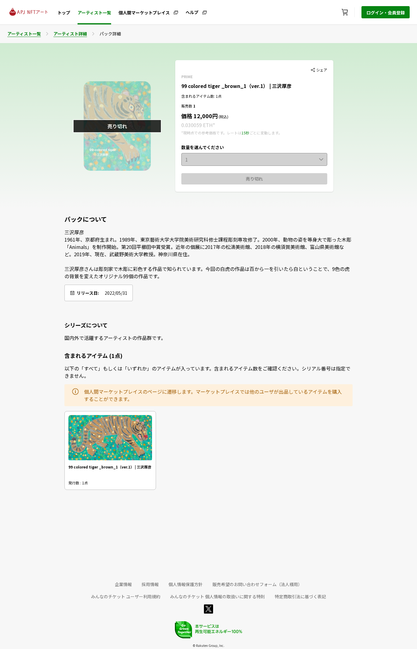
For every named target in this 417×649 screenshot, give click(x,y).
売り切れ (254, 179)
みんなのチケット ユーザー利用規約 (125, 596)
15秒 (245, 132)
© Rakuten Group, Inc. (208, 645)
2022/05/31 (116, 293)
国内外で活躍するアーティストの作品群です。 (115, 337)
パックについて (85, 219)
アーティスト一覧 (94, 12)
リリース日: (88, 293)
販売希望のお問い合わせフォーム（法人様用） (257, 584)
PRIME (187, 76)
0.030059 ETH (197, 124)
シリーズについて (86, 325)
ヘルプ (192, 12)
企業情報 (123, 584)
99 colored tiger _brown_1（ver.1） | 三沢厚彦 (236, 85)
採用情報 (150, 584)
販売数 (187, 105)
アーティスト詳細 (70, 34)
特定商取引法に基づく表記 (300, 596)
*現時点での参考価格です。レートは (211, 132)
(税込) (223, 116)
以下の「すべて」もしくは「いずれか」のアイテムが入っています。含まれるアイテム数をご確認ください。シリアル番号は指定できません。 (207, 372)
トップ (63, 12)
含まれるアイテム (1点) (93, 355)
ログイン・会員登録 (385, 12)
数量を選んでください (202, 147)
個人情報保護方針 (186, 584)
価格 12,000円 (199, 116)
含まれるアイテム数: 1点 (201, 96)
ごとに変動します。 (265, 132)
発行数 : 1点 (78, 482)
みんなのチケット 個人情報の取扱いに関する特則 (217, 596)
